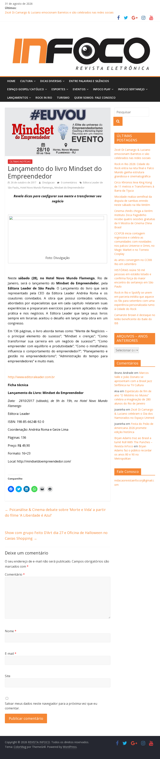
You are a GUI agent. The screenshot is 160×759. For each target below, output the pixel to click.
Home (11, 81)
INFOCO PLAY (101, 89)
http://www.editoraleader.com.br (31, 377)
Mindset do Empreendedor (69, 187)
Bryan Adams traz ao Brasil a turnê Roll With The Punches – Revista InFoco (133, 442)
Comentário (15, 574)
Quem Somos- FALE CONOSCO (95, 97)
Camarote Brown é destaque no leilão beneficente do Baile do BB (134, 319)
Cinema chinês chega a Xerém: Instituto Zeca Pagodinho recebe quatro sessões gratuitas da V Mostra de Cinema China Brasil (134, 219)
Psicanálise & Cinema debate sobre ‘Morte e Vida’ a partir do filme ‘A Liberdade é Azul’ (55, 512)
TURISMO (63, 97)
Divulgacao (48, 182)
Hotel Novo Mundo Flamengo (36, 187)
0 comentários (68, 182)
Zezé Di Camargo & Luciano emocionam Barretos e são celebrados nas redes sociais (59, 12)
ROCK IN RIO (44, 97)
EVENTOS (79, 89)
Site (7, 676)
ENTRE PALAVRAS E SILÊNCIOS (89, 81)
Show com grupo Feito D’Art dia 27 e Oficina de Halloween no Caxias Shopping (56, 535)
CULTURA (26, 81)
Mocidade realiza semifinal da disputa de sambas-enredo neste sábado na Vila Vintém (133, 201)
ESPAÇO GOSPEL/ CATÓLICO (25, 89)
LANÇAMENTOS (17, 97)
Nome (10, 631)
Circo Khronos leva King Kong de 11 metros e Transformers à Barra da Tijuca (134, 186)
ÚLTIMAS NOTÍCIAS (20, 161)
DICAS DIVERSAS (50, 81)
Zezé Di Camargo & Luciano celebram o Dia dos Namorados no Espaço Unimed (134, 414)
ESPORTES (58, 89)
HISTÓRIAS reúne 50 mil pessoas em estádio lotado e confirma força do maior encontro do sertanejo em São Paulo (133, 278)
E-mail (10, 653)
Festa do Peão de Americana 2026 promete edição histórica (133, 428)
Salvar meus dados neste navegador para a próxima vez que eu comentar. (51, 705)
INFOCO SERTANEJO (131, 89)
